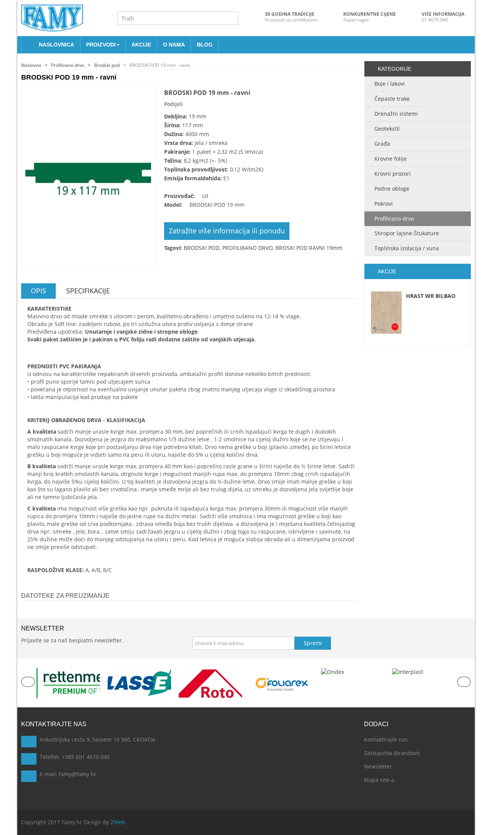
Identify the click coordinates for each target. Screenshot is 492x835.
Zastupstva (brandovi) (392, 753)
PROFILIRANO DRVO (247, 247)
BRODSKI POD (201, 247)
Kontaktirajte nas (386, 739)
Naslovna (31, 65)
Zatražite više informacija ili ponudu (227, 230)
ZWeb (118, 822)
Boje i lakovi (389, 83)
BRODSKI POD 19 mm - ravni (160, 65)
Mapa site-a (379, 779)
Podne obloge (391, 188)
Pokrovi (383, 203)
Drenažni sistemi (396, 113)
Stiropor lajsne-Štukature (406, 233)
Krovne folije (390, 158)
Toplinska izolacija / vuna (406, 248)
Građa (382, 143)
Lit (205, 196)
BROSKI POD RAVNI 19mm (309, 247)
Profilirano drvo (67, 65)
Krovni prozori (392, 173)
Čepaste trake (392, 98)
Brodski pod (107, 65)
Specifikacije (88, 290)
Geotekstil (387, 128)
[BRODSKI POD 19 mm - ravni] (88, 175)
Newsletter (378, 766)
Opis (38, 290)
